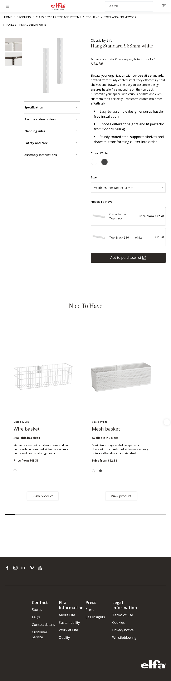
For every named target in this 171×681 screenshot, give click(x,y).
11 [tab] (111, 514)
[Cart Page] (164, 6)
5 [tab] (50, 514)
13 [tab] (131, 514)
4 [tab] (40, 514)
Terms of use (122, 615)
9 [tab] (91, 514)
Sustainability (69, 622)
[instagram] (16, 567)
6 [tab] (60, 514)
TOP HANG (92, 17)
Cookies (118, 622)
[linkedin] (24, 567)
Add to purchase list (125, 257)
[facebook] (8, 567)
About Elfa (67, 615)
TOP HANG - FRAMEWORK (120, 17)
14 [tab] (141, 514)
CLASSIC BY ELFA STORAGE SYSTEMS (58, 17)
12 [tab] (121, 514)
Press (90, 609)
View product (43, 496)
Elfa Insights (95, 617)
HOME (8, 17)
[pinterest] (33, 567)
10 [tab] (101, 514)
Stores (37, 609)
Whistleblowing (124, 637)
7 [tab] (70, 514)
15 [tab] (151, 514)
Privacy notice (123, 630)
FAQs (36, 617)
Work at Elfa (68, 630)
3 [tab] (30, 514)
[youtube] (40, 567)
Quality (64, 637)
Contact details (43, 624)
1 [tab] (10, 514)
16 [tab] (161, 514)
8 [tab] (80, 514)
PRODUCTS (24, 17)
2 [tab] (20, 514)
